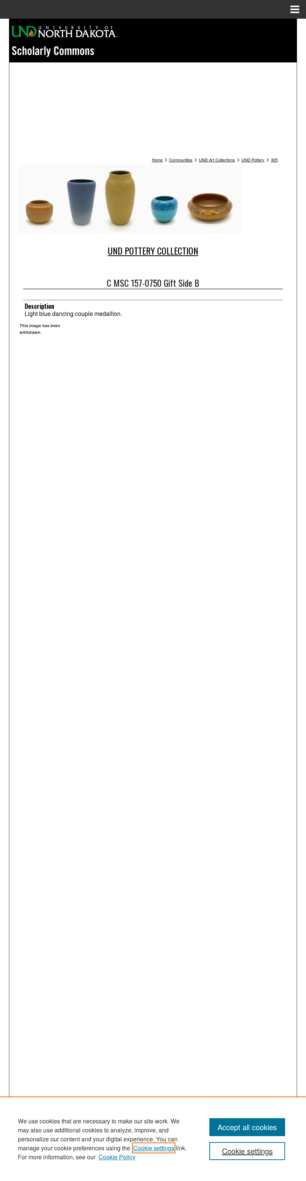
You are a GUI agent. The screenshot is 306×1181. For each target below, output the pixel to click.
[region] (153, 1139)
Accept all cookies (247, 1127)
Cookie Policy (117, 1157)
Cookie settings (153, 1148)
